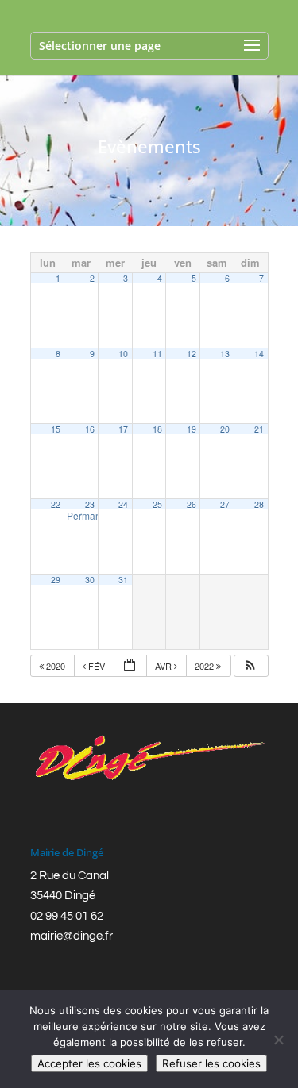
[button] (250, 666)
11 (157, 353)
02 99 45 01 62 (66, 916)
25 (157, 504)
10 (123, 353)
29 (55, 580)
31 (123, 580)
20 (225, 429)
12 (191, 353)
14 (259, 353)
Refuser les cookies (211, 1063)
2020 (56, 665)
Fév (96, 665)
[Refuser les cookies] (278, 1040)
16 (90, 429)
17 (123, 429)
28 (259, 504)
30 (90, 580)
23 (90, 504)
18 (157, 429)
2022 (205, 665)
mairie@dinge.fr (71, 936)
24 (123, 504)
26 (191, 504)
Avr (164, 665)
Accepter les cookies (89, 1063)
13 (225, 353)
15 (55, 429)
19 (191, 429)
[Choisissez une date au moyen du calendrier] (130, 666)
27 (225, 504)
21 (259, 429)
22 (55, 504)
